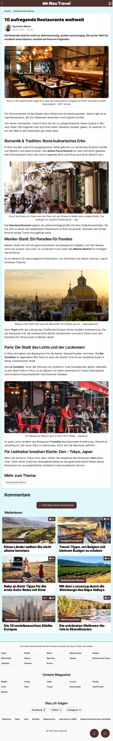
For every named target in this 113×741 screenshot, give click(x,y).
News (3, 653)
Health (4, 681)
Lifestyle (5, 663)
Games (73, 658)
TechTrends (97, 686)
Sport (49, 653)
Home (7, 11)
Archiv (50, 663)
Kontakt (35, 719)
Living (27, 681)
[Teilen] (94, 733)
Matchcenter (76, 653)
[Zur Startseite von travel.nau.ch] (56, 3)
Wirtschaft (6, 658)
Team (17, 719)
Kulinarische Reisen (24, 11)
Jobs (26, 719)
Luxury (73, 681)
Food (3, 686)
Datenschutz (49, 719)
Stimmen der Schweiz (102, 658)
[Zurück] (1, 3)
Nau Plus (51, 658)
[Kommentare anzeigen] (105, 733)
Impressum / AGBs (68, 719)
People (95, 653)
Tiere (26, 686)
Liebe (49, 681)
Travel (50, 686)
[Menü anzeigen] (110, 3)
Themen (28, 663)
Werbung (6, 719)
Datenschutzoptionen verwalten (95, 719)
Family (95, 681)
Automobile (75, 686)
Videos (27, 658)
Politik (27, 653)
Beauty (4, 692)
